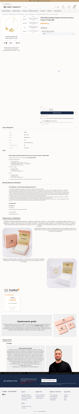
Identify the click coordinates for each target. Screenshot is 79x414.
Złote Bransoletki (32, 14)
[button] (58, 7)
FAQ (65, 398)
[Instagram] (4, 394)
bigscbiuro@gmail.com (14, 214)
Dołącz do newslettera (49, 380)
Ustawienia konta (40, 396)
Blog (65, 399)
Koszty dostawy (54, 396)
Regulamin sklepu (26, 395)
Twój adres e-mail (43, 378)
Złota (26, 14)
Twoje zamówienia (40, 395)
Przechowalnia (39, 398)
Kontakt (66, 395)
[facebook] (3, 394)
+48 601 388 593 (12, 212)
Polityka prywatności (26, 396)
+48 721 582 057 (7, 3)
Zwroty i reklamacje (26, 398)
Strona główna (5, 14)
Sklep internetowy (39, 411)
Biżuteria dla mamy (20, 14)
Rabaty (66, 396)
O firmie (23, 408)
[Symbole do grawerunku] (11, 43)
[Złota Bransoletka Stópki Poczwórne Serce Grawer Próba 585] (11, 25)
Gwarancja (24, 399)
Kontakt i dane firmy (26, 406)
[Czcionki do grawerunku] (30, 25)
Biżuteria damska (12, 14)
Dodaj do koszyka (57, 112)
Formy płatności (54, 395)
